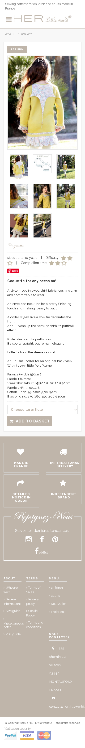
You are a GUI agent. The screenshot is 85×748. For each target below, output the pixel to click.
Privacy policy (32, 601)
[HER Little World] (42, 18)
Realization (59, 604)
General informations (12, 601)
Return (17, 49)
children (57, 587)
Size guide (13, 611)
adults (55, 595)
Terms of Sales (33, 590)
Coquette (26, 34)
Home (7, 34)
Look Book (58, 612)
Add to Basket (33, 421)
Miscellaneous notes (14, 625)
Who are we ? (11, 590)
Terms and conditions (34, 625)
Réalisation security (17, 728)
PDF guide (13, 634)
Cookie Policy (32, 613)
